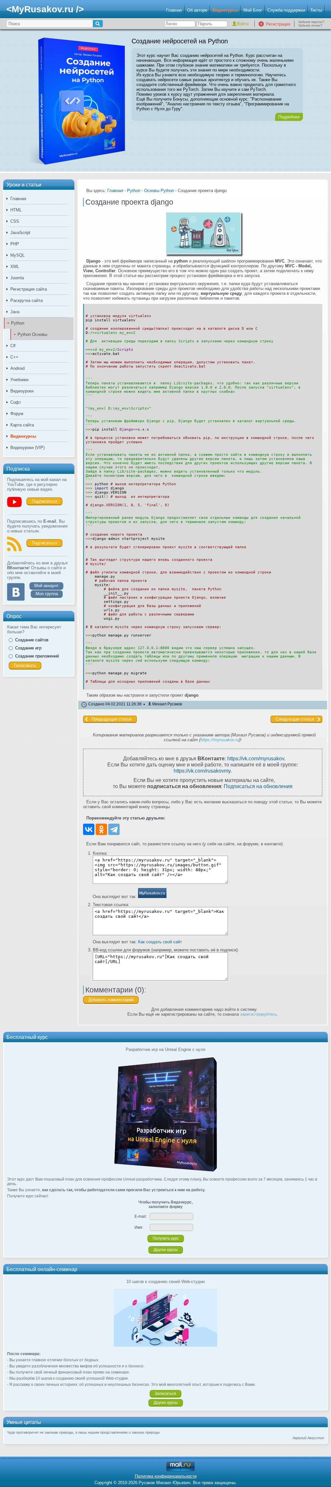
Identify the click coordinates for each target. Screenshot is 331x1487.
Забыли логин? (310, 25)
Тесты (316, 10)
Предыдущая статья (111, 719)
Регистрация (278, 24)
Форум (16, 413)
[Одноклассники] (101, 829)
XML (14, 266)
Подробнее (289, 116)
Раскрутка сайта (26, 300)
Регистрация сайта (28, 289)
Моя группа (47, 593)
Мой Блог (252, 10)
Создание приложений (37, 656)
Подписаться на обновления (258, 786)
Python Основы (32, 334)
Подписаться (44, 501)
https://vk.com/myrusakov (255, 758)
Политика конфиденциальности (166, 1476)
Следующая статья (295, 719)
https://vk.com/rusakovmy (202, 771)
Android (17, 368)
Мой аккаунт (46, 585)
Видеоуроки (22, 391)
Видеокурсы (225, 10)
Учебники (19, 379)
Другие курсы (166, 1249)
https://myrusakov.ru (219, 739)
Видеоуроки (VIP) (27, 447)
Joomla (17, 277)
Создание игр (28, 648)
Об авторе (197, 10)
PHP (14, 243)
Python (17, 323)
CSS (14, 221)
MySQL (17, 255)
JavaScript (20, 232)
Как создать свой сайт (160, 941)
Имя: (138, 1227)
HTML (16, 210)
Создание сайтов (31, 639)
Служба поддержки (286, 10)
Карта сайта (22, 425)
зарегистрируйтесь (258, 1014)
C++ (14, 357)
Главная (174, 10)
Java (14, 311)
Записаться (165, 1393)
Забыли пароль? (311, 22)
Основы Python (159, 190)
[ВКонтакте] (88, 829)
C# (13, 345)
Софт (15, 402)
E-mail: (140, 1216)
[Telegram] (114, 829)
